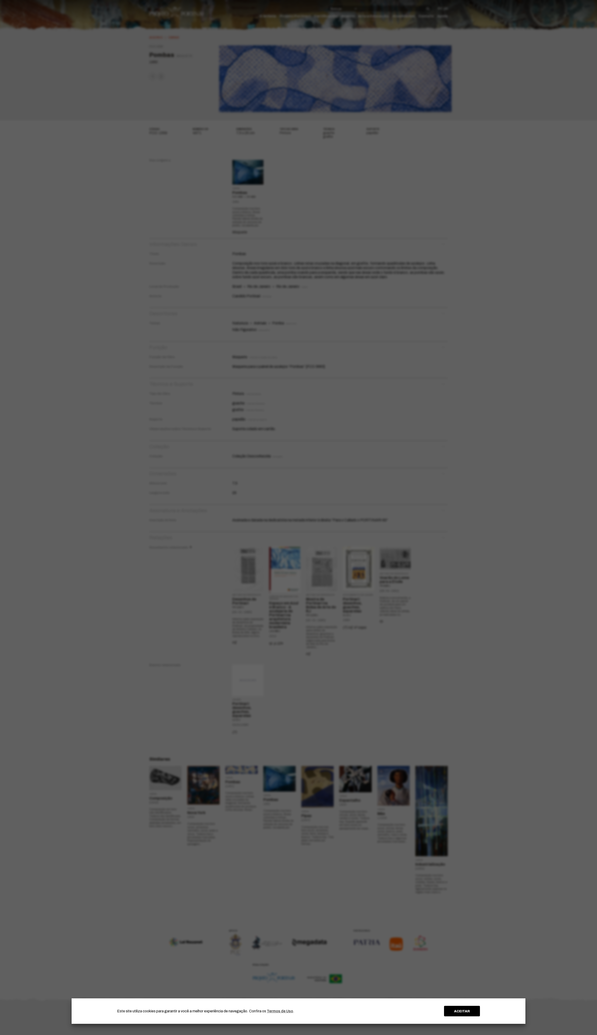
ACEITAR (462, 1011)
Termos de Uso (280, 1011)
